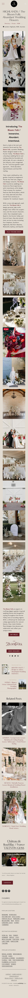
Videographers (7, 966)
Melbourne (6, 920)
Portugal (16, 939)
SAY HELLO (14, 634)
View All (5, 935)
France (15, 935)
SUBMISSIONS (7, 882)
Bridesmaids (17, 954)
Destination (6, 916)
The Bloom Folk (18, 154)
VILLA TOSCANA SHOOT (14, 232)
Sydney (16, 922)
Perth (17, 920)
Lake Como (6, 941)
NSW (19, 23)
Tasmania (5, 924)
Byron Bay (13, 914)
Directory (8, 23)
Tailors (4, 956)
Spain (22, 939)
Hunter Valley (7, 918)
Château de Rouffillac (12, 842)
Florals (14, 23)
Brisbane (5, 914)
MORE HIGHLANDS (13, 651)
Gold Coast (16, 916)
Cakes (10, 956)
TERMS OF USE (18, 978)
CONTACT (8, 974)
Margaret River (18, 918)
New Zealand (6, 939)
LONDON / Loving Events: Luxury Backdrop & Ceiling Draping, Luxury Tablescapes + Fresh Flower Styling (14, 741)
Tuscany (5, 943)
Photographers (18, 960)
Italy (17, 937)
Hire (10, 960)
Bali (10, 935)
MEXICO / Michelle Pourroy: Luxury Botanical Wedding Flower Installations (14, 785)
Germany (5, 937)
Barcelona (14, 941)
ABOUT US (14, 980)
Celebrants (20, 958)
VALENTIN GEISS (14, 848)
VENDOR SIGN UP (14, 976)
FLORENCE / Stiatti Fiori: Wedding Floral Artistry (14, 827)
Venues (13, 964)
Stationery (6, 964)
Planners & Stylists (9, 962)
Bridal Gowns (7, 954)
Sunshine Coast (7, 922)
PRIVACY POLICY (9, 978)
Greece (11, 937)
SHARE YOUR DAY (16, 974)
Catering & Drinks (8, 958)
